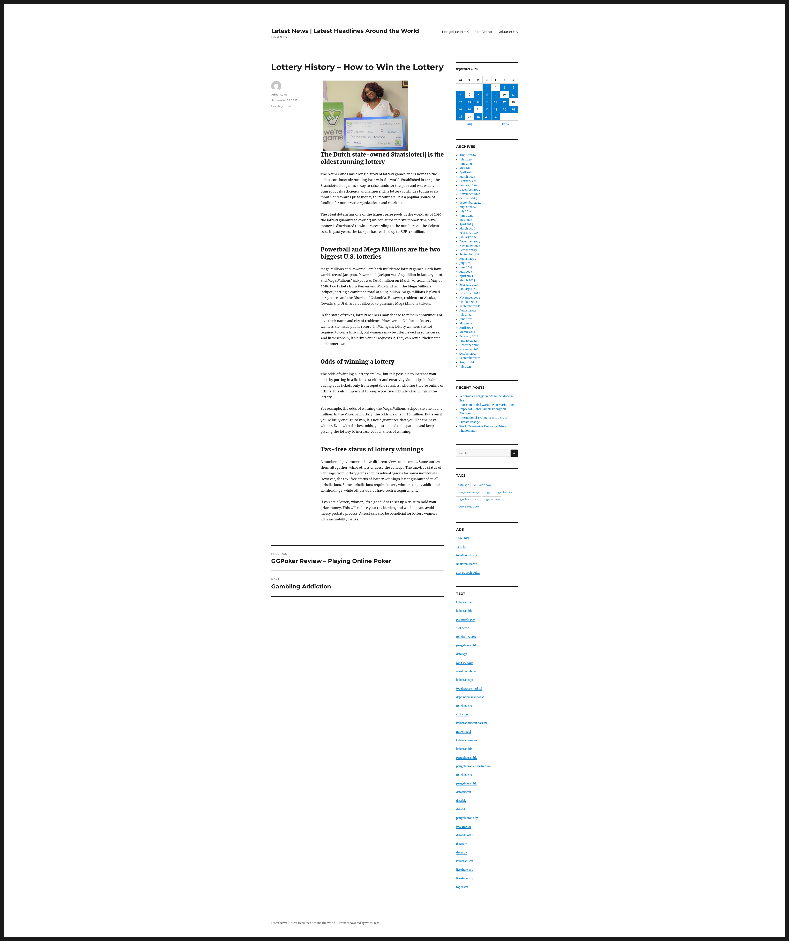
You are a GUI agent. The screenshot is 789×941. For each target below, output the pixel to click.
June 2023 (465, 267)
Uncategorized (281, 106)
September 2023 (470, 254)
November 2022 (469, 297)
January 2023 (467, 289)
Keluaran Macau (466, 564)
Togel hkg (462, 538)
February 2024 (468, 233)
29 (487, 117)
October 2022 (468, 302)
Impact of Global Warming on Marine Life (486, 405)
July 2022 (465, 315)
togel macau (464, 775)
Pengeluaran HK (455, 32)
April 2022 (466, 328)
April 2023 (466, 276)
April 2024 (466, 224)
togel (487, 492)
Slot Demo (483, 32)
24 (504, 109)
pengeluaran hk (466, 645)
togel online (491, 499)
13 (469, 102)
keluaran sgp (482, 485)
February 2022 (468, 336)
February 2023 (468, 284)
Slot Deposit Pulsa (468, 572)
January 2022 (468, 340)
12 (460, 102)
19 (460, 109)
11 (513, 94)
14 (478, 102)
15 (487, 102)
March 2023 (467, 280)
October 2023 (468, 250)
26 (460, 117)
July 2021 (465, 366)
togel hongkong (468, 499)
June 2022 (466, 319)
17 (504, 102)
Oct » (505, 124)
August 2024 (467, 207)
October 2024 (468, 198)
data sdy (461, 844)
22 (487, 109)
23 (495, 109)
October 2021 (467, 353)
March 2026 (467, 177)
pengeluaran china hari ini (473, 766)
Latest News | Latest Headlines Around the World (345, 30)
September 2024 (470, 202)
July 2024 (465, 211)
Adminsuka (279, 94)
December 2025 (469, 189)
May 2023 (465, 271)
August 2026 (467, 155)
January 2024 (468, 237)
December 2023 (469, 241)
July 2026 (465, 159)
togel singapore (468, 506)
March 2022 (467, 332)
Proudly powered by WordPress (359, 923)
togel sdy (462, 887)
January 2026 (468, 185)
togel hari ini (504, 492)
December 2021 (469, 345)
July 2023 (465, 263)
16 (495, 102)
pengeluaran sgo (469, 492)
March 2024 (467, 228)
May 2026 (465, 168)
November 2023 (469, 246)
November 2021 (469, 349)
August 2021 (467, 362)
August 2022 (467, 310)
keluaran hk (464, 611)
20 (469, 109)
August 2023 (467, 259)
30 (495, 117)
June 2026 (466, 164)
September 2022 (470, 306)
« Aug (468, 124)
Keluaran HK (508, 32)
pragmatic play (465, 619)
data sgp (463, 485)
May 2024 (465, 220)
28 (478, 117)
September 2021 (469, 358)
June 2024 (466, 215)
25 (513, 109)
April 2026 (466, 172)
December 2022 (469, 293)
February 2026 (469, 181)
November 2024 (469, 194)
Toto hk (461, 547)
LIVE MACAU (464, 662)
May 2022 (465, 323)
